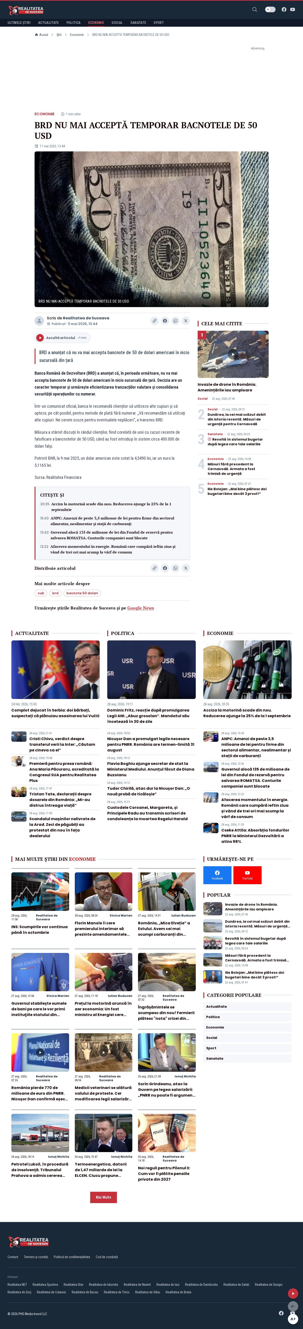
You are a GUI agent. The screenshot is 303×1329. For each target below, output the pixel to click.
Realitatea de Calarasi (51, 1292)
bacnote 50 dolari (82, 593)
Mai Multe (103, 1197)
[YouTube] (292, 9)
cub (41, 593)
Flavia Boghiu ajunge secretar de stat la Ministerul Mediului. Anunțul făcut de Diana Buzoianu (150, 769)
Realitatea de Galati (236, 1284)
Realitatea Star (73, 1284)
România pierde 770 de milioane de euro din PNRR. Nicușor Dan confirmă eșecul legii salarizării (40, 1096)
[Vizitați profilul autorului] (39, 321)
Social (203, 399)
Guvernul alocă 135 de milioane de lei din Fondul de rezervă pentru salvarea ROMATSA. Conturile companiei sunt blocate (112, 535)
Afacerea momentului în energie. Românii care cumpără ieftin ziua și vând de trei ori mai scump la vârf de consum (112, 549)
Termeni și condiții (36, 1257)
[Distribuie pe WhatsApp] (175, 321)
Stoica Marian (121, 915)
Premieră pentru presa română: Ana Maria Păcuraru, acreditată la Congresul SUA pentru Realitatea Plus (64, 772)
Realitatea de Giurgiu (268, 1284)
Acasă (43, 35)
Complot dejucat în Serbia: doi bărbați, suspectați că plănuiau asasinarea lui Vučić (55, 713)
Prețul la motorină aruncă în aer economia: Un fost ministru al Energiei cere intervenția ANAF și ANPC (103, 1012)
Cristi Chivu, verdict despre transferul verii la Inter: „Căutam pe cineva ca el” (62, 744)
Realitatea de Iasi (167, 1284)
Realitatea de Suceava (86, 318)
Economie (77, 35)
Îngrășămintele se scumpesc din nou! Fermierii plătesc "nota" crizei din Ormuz (166, 1015)
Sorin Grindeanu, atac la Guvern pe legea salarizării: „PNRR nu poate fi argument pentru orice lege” (166, 1092)
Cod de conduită (107, 1257)
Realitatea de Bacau (85, 1292)
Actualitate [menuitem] (48, 23)
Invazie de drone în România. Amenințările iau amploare (227, 387)
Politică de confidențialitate (72, 1257)
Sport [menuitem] (159, 23)
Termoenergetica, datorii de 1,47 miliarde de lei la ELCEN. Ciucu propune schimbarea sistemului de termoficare (101, 1176)
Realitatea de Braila (178, 1292)
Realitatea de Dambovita (201, 1284)
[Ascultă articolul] (293, 1293)
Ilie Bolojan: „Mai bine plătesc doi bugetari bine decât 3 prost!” (237, 491)
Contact (13, 1257)
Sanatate (215, 434)
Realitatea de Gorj (19, 1292)
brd (55, 593)
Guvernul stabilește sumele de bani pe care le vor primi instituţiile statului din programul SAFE (39, 1012)
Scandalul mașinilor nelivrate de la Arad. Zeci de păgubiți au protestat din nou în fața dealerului (62, 827)
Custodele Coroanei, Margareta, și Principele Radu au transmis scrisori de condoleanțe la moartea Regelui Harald (147, 813)
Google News (140, 608)
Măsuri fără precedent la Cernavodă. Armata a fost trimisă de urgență (231, 469)
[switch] (270, 9)
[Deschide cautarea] (254, 9)
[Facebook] (284, 9)
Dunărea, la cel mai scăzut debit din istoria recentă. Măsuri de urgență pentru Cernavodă (237, 419)
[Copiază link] (154, 321)
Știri (59, 35)
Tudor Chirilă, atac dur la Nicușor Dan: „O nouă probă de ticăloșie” (148, 791)
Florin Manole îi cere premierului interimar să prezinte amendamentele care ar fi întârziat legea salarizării (101, 934)
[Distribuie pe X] (186, 321)
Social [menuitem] (117, 23)
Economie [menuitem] (96, 23)
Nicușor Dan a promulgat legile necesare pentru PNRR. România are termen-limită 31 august (150, 744)
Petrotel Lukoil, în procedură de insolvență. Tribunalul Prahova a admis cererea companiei (39, 1173)
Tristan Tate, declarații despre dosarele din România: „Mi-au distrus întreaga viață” (60, 799)
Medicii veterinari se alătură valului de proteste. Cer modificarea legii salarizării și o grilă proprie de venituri (103, 1096)
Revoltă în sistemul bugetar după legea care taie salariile (235, 441)
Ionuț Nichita (185, 1076)
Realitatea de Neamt (137, 1284)
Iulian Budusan (183, 915)
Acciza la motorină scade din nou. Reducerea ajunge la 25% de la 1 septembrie (111, 506)
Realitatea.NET (17, 1284)
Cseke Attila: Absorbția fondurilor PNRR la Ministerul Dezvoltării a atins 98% (255, 835)
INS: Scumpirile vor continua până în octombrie (39, 929)
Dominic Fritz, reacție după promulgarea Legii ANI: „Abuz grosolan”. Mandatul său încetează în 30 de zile (148, 715)
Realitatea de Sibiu (147, 1292)
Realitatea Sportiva (45, 1284)
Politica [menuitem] (74, 23)
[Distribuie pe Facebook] (165, 321)
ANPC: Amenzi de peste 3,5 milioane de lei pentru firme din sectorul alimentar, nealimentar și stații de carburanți (112, 520)
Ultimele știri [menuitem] (19, 23)
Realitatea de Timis (116, 1292)
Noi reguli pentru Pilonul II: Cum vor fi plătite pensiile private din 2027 (164, 1173)
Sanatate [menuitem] (138, 23)
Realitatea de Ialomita (103, 1284)
